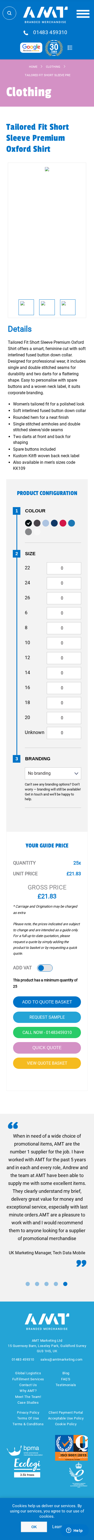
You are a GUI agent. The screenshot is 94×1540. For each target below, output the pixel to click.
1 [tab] (28, 1284)
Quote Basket (70, 48)
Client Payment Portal (66, 1412)
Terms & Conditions (28, 1424)
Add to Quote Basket (47, 1002)
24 (27, 582)
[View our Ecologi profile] (27, 1467)
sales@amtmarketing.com (61, 1359)
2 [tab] (37, 1284)
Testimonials (66, 1385)
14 (27, 672)
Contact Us (28, 1385)
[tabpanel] (47, 1194)
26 (27, 597)
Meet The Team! (28, 1397)
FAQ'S (65, 1379)
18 (27, 702)
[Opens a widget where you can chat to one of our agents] (74, 1530)
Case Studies (28, 1402)
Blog (65, 1373)
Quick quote (47, 1047)
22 (27, 567)
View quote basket (47, 1063)
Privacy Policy (28, 1412)
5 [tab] (65, 1284)
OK (34, 1527)
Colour (35, 510)
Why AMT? (28, 1391)
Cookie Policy (66, 1424)
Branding (37, 758)
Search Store (9, 13)
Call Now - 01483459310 (47, 1032)
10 (27, 642)
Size (30, 553)
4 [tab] (56, 1284)
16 (27, 687)
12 (27, 657)
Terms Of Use (28, 1418)
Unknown (34, 732)
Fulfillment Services (28, 1379)
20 (27, 717)
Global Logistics (28, 1373)
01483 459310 (50, 32)
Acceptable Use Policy (66, 1418)
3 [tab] (46, 1284)
